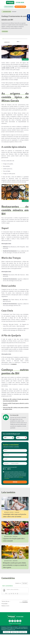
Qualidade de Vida (7, 11)
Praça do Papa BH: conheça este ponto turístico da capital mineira (16, 408)
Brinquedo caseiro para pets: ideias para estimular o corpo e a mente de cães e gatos (15, 565)
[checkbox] (15, 469)
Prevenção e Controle (9, 512)
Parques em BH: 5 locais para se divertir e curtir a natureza (16, 404)
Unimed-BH (10, 2)
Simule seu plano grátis (20, 6)
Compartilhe (7, 42)
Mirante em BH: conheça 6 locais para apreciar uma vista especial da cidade (16, 400)
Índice (18, 41)
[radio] (4, 469)
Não (18, 437)
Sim (5, 437)
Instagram (14, 364)
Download (26, 59)
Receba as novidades (9, 6)
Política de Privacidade (15, 623)
